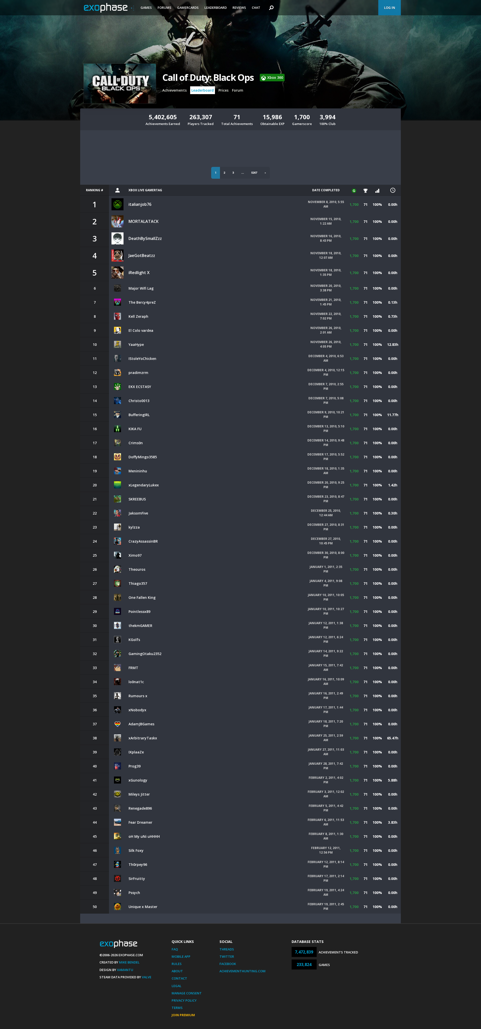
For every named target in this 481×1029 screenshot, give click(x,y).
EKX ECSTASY (140, 386)
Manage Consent (187, 993)
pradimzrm (138, 372)
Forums (164, 7)
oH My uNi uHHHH (144, 836)
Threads (226, 949)
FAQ (175, 949)
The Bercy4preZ (142, 302)
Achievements (174, 90)
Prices (223, 90)
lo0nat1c (136, 681)
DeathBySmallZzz (145, 238)
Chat (256, 7)
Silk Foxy (136, 850)
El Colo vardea (141, 330)
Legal (176, 986)
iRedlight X (139, 272)
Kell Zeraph (138, 316)
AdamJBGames (141, 724)
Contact (179, 978)
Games (146, 7)
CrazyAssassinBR (143, 541)
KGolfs (134, 639)
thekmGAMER (140, 625)
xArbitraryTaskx (143, 738)
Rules (177, 963)
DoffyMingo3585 (143, 457)
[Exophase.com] (109, 8)
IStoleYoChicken (142, 358)
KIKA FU (135, 428)
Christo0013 (139, 400)
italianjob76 (140, 204)
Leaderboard (215, 7)
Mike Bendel (129, 962)
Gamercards (188, 7)
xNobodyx (137, 710)
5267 (254, 172)
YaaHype (136, 344)
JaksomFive (138, 513)
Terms (177, 1007)
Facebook (227, 963)
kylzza (134, 527)
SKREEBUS (137, 499)
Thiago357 (138, 583)
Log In (389, 7)
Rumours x (138, 695)
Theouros (137, 569)
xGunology (138, 780)
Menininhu (138, 471)
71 (366, 204)
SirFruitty (137, 878)
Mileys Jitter (139, 794)
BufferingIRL (139, 414)
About (177, 971)
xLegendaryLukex (144, 485)
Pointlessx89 (139, 611)
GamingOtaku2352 (145, 653)
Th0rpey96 (138, 864)
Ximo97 (135, 555)
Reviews (239, 7)
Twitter (226, 956)
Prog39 (135, 766)
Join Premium (183, 1015)
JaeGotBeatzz (142, 255)
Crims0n (136, 442)
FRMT (133, 667)
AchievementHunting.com (242, 971)
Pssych (134, 892)
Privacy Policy (184, 1000)
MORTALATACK (144, 221)
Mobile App (181, 956)
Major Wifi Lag (141, 288)
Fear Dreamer (140, 822)
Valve (146, 977)
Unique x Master (143, 906)
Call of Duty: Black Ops (208, 77)
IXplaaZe (136, 752)
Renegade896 (140, 808)
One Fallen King (142, 597)
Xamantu (125, 970)
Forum (237, 90)
